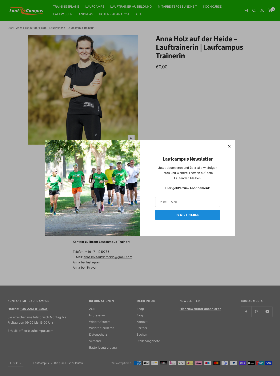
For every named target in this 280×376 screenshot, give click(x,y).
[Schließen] (229, 146)
